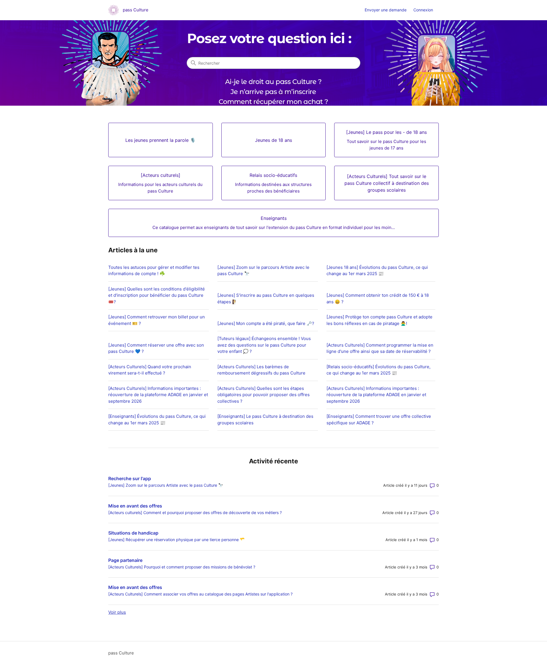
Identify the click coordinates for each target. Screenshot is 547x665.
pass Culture (121, 653)
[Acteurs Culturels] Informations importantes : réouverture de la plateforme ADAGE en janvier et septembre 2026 (158, 395)
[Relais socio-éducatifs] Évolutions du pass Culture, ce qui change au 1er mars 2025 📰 (378, 370)
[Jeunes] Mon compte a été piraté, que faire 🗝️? (265, 323)
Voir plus (117, 612)
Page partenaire (125, 560)
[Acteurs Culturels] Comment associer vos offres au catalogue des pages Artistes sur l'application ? (200, 594)
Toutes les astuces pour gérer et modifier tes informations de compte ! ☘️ (153, 271)
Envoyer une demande (386, 9)
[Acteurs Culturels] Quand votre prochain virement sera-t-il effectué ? (149, 370)
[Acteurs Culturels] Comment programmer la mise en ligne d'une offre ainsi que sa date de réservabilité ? (379, 348)
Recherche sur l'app (129, 478)
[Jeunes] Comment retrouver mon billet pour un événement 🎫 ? (156, 320)
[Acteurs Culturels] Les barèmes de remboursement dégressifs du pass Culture (261, 370)
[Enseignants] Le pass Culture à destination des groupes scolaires (265, 419)
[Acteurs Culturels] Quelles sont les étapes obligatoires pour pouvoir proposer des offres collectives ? (263, 395)
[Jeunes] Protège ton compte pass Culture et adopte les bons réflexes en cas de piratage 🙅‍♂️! (379, 320)
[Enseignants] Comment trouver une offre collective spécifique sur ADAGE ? (378, 419)
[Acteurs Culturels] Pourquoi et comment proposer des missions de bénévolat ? (181, 566)
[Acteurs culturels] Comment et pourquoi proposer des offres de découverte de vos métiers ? (195, 512)
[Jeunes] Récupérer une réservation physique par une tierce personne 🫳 (176, 539)
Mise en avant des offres (135, 506)
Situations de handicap (133, 533)
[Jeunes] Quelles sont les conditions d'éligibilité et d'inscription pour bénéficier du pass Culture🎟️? (156, 295)
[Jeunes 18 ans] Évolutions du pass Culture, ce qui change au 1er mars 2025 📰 (377, 271)
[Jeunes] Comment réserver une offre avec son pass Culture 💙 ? (156, 348)
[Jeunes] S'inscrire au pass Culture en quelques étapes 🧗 (265, 298)
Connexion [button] (423, 9)
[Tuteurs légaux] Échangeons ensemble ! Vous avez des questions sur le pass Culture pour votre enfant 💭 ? (264, 345)
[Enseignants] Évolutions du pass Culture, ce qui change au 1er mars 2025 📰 (157, 419)
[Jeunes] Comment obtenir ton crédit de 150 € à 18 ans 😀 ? (377, 298)
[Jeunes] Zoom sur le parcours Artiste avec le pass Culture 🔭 (263, 271)
